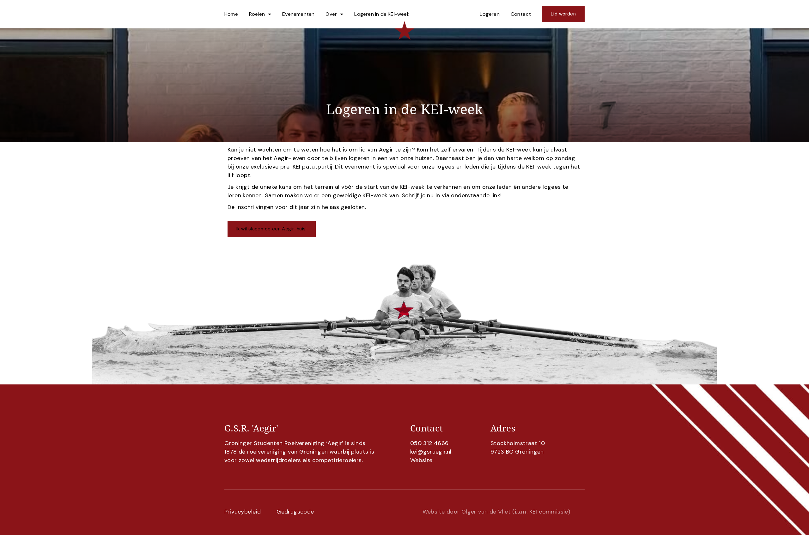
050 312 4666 (429, 443)
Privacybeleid (242, 511)
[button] (272, 229)
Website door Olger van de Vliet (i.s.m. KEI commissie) (496, 511)
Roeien (257, 14)
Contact (521, 14)
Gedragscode (295, 511)
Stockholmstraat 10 (517, 443)
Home (231, 14)
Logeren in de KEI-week (381, 14)
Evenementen (298, 14)
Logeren (490, 14)
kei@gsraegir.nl (431, 451)
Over (331, 14)
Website (421, 460)
